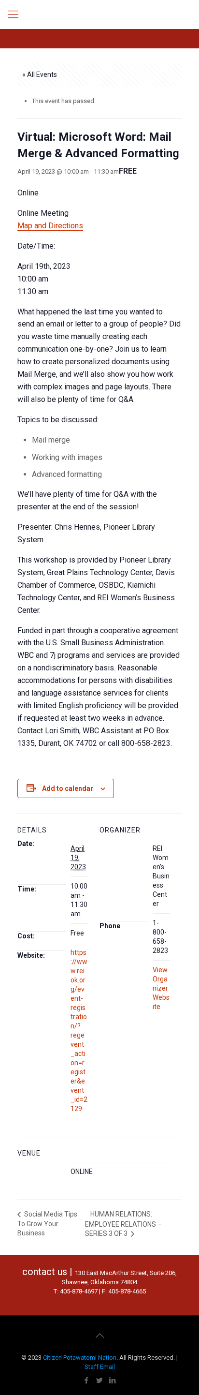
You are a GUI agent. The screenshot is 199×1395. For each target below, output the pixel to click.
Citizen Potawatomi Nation (79, 1357)
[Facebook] (87, 1380)
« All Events (39, 74)
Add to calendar (67, 788)
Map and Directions (50, 225)
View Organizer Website (161, 988)
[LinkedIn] (113, 1380)
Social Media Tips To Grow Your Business (47, 1223)
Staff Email (100, 1366)
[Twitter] (100, 1380)
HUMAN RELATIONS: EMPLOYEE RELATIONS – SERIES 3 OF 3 (123, 1223)
